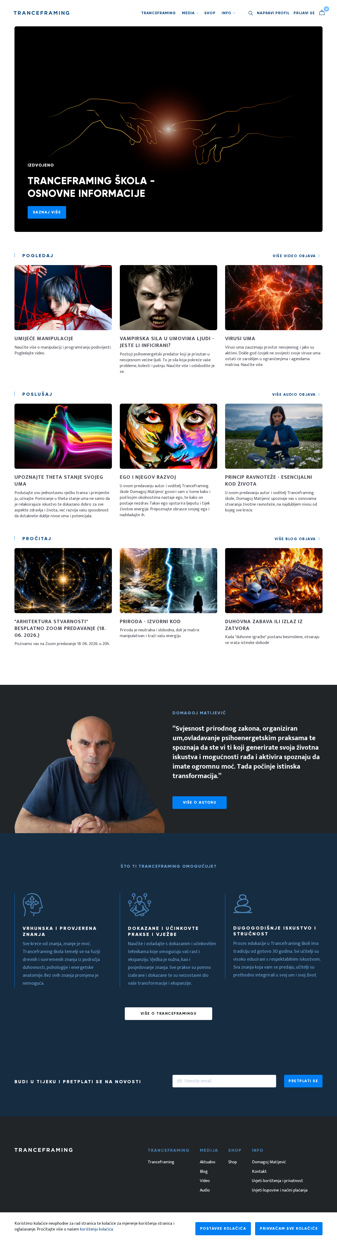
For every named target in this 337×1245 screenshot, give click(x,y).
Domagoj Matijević (269, 1162)
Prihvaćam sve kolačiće (289, 1228)
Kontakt (259, 1171)
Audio (205, 1190)
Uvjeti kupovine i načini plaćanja (280, 1190)
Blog (204, 1171)
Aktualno (207, 1162)
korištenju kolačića (96, 1229)
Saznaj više (47, 212)
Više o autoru (199, 802)
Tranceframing (158, 13)
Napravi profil (273, 13)
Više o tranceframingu (169, 1013)
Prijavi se (304, 13)
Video (205, 1181)
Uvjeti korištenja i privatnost (277, 1181)
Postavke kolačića (223, 1228)
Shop (209, 13)
